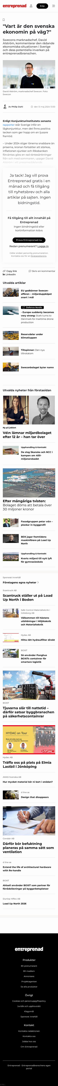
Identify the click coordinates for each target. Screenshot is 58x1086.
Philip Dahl (17, 106)
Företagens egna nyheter (19, 582)
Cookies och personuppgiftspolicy (29, 1001)
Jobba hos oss (29, 1041)
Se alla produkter (29, 986)
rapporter (9, 124)
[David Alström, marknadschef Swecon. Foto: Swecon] (29, 74)
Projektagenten (29, 981)
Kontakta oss (29, 1036)
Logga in (43, 246)
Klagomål (29, 1011)
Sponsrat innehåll (29, 1016)
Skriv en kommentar (43, 271)
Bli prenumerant (29, 966)
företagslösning (38, 256)
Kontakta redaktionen (29, 1031)
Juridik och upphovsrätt (29, 1006)
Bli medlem (29, 971)
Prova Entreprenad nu (29, 240)
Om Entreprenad (29, 1046)
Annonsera (29, 976)
